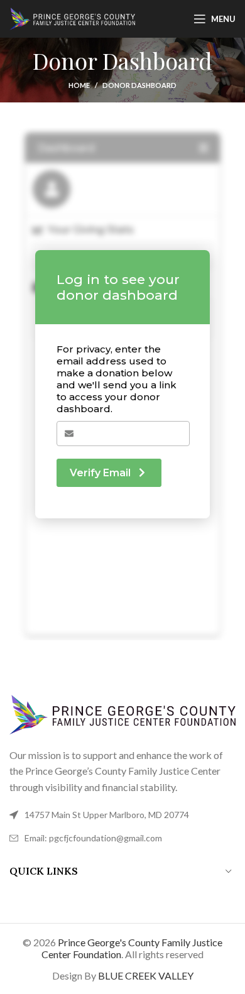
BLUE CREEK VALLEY (145, 975)
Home (79, 85)
